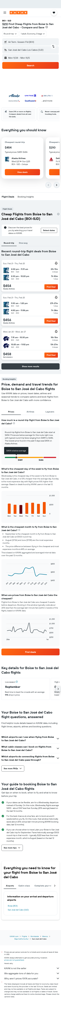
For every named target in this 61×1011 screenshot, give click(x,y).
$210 (5, 24)
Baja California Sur (21, 939)
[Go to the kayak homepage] (18, 12)
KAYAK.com (14, 936)
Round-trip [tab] (9, 243)
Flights (24, 936)
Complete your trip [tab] (43, 885)
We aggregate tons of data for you (21, 973)
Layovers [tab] (50, 411)
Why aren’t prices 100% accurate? (21, 978)
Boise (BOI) (12, 906)
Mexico (45, 936)
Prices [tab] (11, 411)
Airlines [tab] (30, 411)
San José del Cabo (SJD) (18, 909)
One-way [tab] (23, 243)
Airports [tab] (10, 885)
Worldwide (34, 936)
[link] (30, 652)
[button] (5, 12)
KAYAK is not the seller (15, 968)
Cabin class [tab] (24, 885)
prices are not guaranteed (14, 960)
